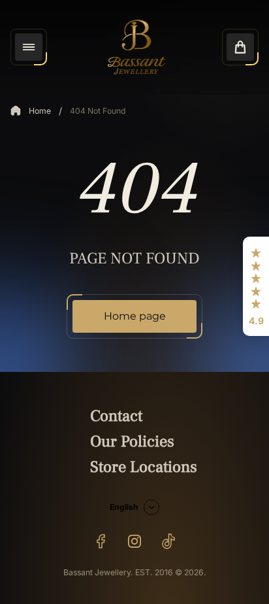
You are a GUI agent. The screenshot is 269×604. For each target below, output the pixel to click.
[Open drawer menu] (28, 47)
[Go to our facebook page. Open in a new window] (100, 541)
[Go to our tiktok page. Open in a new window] (168, 541)
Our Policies (132, 441)
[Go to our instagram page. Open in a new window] (134, 541)
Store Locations (143, 467)
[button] (256, 286)
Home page (135, 316)
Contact (116, 416)
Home (40, 111)
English (124, 507)
